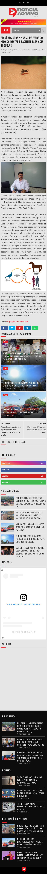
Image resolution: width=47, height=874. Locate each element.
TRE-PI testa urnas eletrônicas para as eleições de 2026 (31, 806)
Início (5, 30)
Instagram (6, 463)
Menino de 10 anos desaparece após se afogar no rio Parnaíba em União (21, 411)
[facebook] (23, 2)
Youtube (5, 476)
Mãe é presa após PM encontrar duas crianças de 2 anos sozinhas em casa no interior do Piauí (31, 552)
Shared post (19, 632)
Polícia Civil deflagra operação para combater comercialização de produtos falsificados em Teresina (22, 356)
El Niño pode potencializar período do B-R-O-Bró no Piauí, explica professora (23, 384)
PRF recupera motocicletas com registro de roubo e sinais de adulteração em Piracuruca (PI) (31, 502)
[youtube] (28, 2)
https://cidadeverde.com (17, 321)
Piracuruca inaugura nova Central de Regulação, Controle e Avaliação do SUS (30, 742)
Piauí (9, 52)
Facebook (5, 470)
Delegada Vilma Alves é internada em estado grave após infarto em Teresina (30, 855)
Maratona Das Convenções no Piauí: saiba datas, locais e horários (30, 793)
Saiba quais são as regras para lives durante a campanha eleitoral (29, 780)
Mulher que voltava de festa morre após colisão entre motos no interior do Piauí (29, 515)
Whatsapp (6, 482)
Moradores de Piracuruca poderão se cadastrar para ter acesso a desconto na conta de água (30, 756)
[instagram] (19, 2)
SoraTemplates (21, 872)
